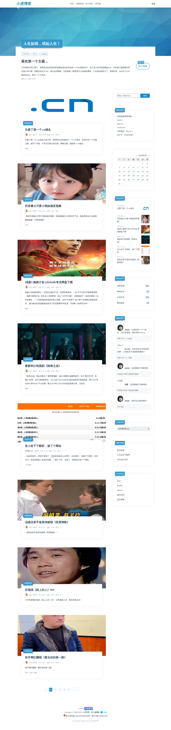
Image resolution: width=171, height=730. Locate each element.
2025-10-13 (39, 527)
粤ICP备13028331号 (100, 716)
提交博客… (121, 500)
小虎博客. (86, 712)
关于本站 (89, 4)
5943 (50, 371)
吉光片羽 (95, 721)
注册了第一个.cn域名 (38, 129)
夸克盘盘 (120, 450)
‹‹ (46, 690)
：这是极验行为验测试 (132, 371)
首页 (72, 4)
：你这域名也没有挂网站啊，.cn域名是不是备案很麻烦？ (133, 353)
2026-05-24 (39, 211)
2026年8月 (142, 155)
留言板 (98, 4)
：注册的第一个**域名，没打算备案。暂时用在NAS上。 (132, 334)
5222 (52, 451)
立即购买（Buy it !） (125, 131)
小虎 (30, 135)
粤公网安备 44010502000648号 (78, 716)
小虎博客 (24, 4)
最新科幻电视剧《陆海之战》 (43, 365)
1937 (50, 211)
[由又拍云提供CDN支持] (103, 712)
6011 (50, 662)
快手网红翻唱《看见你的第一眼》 (46, 657)
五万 (119, 481)
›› (77, 690)
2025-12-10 (39, 371)
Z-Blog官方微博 (123, 455)
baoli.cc (120, 120)
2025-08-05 (39, 595)
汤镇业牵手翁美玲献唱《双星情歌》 (47, 522)
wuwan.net (121, 127)
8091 (50, 287)
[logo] (95, 712)
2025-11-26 (41, 451)
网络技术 (133, 291)
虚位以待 (120, 495)
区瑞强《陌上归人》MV (40, 589)
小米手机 (26, 54)
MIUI (35, 54)
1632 (50, 135)
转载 (31, 451)
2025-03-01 (39, 662)
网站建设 (28, 123)
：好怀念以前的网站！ (132, 404)
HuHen (119, 486)
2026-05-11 (39, 287)
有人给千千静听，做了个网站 (43, 445)
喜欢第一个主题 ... (34, 61)
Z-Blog (83, 721)
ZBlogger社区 (122, 459)
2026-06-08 (39, 135)
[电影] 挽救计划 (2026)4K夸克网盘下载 (49, 282)
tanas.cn (120, 124)
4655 (50, 595)
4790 (50, 527)
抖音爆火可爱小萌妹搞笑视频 (43, 205)
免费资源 (80, 4)
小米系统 (43, 54)
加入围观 (142, 65)
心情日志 (28, 199)
